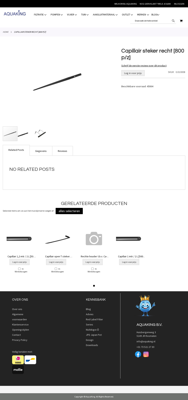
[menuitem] (40, 14)
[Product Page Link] (21, 239)
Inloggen (179, 3)
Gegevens (41, 151)
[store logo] (15, 13)
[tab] (96, 14)
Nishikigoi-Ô (92, 329)
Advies (89, 314)
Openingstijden (20, 329)
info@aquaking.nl (144, 341)
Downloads (92, 345)
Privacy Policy (19, 340)
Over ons (17, 309)
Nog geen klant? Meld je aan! (155, 3)
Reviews (62, 151)
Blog (88, 309)
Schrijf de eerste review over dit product (144, 65)
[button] (25, 133)
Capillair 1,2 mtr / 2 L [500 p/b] (21, 256)
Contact (16, 334)
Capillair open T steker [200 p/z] (57, 256)
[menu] (96, 14)
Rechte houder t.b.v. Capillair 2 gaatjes (94, 256)
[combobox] (153, 21)
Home (5, 31)
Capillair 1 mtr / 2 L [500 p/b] (130, 256)
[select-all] (69, 211)
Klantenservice (20, 324)
